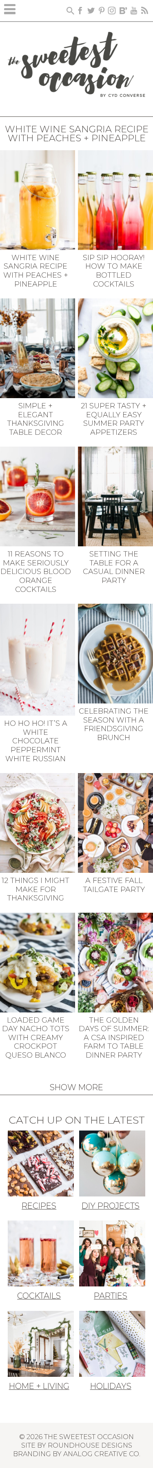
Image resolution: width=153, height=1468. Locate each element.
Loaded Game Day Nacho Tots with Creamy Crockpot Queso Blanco (35, 1038)
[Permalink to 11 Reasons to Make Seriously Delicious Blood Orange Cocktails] (37, 496)
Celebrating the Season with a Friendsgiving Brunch (114, 724)
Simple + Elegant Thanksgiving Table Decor (35, 419)
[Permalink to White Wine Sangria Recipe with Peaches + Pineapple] (37, 199)
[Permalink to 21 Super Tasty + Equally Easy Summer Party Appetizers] (115, 348)
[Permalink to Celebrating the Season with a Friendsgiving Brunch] (115, 653)
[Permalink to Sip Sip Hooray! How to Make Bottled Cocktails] (115, 199)
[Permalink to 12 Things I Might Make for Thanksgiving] (37, 822)
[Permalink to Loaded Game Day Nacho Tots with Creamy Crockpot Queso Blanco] (37, 961)
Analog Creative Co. (101, 1454)
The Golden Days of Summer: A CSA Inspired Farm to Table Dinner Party (114, 1038)
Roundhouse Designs (90, 1445)
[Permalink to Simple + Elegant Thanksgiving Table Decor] (37, 348)
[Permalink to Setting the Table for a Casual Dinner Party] (115, 496)
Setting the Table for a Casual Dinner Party (114, 567)
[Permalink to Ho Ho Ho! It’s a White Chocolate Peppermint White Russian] (37, 659)
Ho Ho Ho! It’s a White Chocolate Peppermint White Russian (35, 741)
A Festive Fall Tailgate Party (114, 885)
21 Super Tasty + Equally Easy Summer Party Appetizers (113, 419)
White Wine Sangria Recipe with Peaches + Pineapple (35, 271)
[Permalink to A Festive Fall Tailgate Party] (115, 822)
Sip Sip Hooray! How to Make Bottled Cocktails (113, 271)
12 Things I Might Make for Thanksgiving (35, 889)
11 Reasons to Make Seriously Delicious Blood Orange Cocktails (35, 572)
